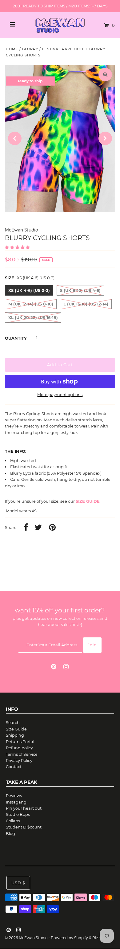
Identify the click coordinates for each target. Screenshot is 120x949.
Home (12, 49)
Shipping (15, 735)
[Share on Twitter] (38, 528)
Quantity (16, 338)
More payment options (59, 394)
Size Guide (16, 729)
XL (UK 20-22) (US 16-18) (33, 317)
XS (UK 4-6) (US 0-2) (29, 290)
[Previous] (15, 138)
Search (13, 722)
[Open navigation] (12, 25)
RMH (97, 937)
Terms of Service (22, 754)
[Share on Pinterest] (52, 528)
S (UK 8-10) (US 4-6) (80, 290)
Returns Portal (20, 741)
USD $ (18, 883)
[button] (18, 247)
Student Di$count (24, 827)
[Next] (105, 138)
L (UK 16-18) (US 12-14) (85, 303)
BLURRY (30, 49)
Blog (10, 833)
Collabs (13, 821)
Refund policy (19, 748)
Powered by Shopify (69, 937)
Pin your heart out (24, 808)
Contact (14, 766)
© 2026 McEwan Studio (26, 937)
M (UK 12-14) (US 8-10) (30, 303)
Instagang (16, 802)
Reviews (14, 795)
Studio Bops (18, 814)
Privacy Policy (19, 760)
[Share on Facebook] (26, 528)
